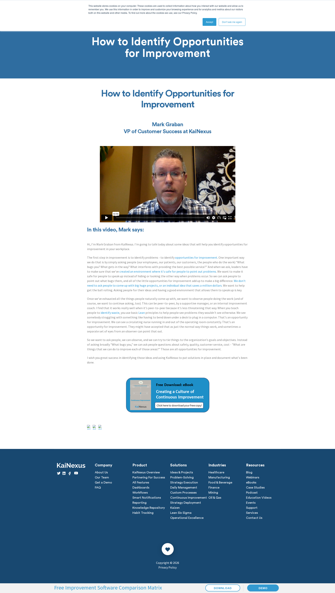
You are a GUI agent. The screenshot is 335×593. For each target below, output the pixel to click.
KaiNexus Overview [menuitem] (146, 472)
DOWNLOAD (223, 588)
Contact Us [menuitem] (254, 517)
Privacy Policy (167, 567)
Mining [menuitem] (213, 492)
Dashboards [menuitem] (140, 487)
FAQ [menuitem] (98, 487)
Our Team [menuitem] (102, 477)
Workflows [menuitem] (140, 492)
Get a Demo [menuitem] (103, 482)
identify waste (110, 313)
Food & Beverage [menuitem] (220, 482)
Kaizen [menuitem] (175, 507)
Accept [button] (209, 21)
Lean (141, 313)
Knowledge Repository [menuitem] (148, 507)
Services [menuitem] (252, 512)
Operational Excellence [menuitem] (187, 517)
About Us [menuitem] (101, 472)
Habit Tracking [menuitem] (143, 512)
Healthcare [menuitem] (216, 472)
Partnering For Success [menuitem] (148, 477)
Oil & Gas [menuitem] (214, 497)
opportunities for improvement (196, 257)
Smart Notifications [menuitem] (146, 497)
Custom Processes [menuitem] (183, 492)
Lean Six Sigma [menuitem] (181, 512)
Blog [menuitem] (249, 472)
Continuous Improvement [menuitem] (188, 497)
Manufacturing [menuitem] (219, 477)
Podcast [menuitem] (252, 492)
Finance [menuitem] (213, 487)
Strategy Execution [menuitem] (184, 482)
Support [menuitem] (251, 507)
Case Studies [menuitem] (255, 487)
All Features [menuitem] (140, 482)
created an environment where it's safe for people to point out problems (167, 271)
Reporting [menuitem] (139, 502)
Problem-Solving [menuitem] (182, 477)
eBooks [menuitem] (251, 482)
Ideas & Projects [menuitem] (181, 472)
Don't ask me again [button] (232, 21)
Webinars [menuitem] (252, 477)
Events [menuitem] (251, 502)
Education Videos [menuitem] (258, 497)
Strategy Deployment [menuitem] (185, 502)
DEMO (263, 588)
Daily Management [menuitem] (183, 487)
